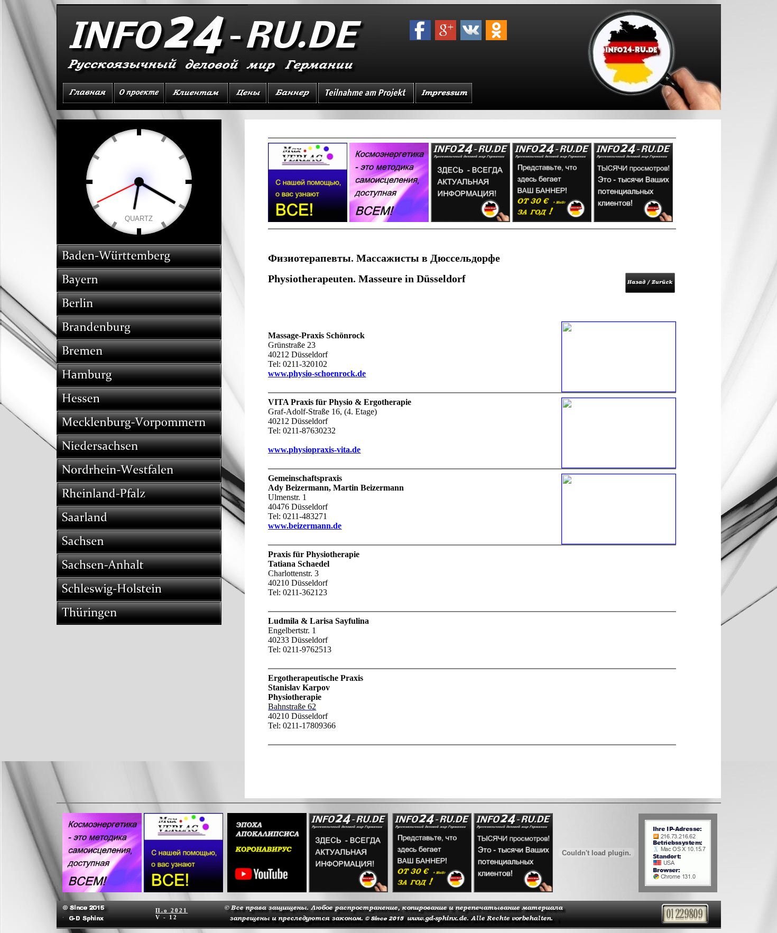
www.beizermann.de (304, 525)
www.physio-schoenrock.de (317, 373)
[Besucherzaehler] (685, 921)
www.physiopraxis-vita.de (314, 449)
